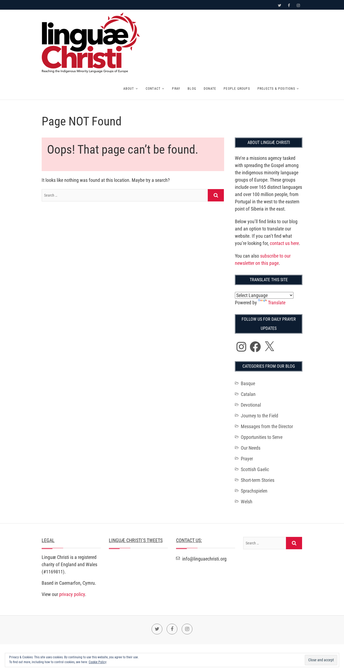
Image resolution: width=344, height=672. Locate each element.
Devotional (251, 405)
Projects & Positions (276, 89)
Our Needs (250, 448)
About (128, 89)
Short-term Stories (257, 480)
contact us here (284, 243)
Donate (210, 89)
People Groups (237, 89)
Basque (248, 383)
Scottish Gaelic (255, 469)
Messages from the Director (267, 426)
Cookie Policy (97, 662)
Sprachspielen (254, 491)
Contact (153, 89)
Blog (192, 89)
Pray (176, 89)
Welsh (246, 501)
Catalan (248, 394)
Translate (276, 302)
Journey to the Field (259, 415)
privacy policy (72, 594)
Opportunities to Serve (261, 437)
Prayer (247, 458)
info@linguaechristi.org (204, 559)
